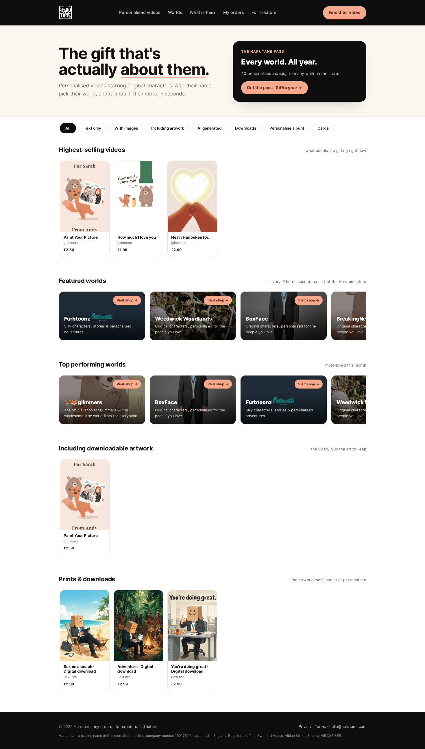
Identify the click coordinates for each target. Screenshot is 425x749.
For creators (264, 12)
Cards (323, 128)
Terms (320, 726)
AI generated (209, 128)
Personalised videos (139, 12)
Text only (92, 128)
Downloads (245, 128)
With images (126, 128)
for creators (126, 726)
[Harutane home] (65, 13)
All (68, 128)
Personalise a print (286, 128)
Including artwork (167, 128)
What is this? (203, 12)
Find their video (345, 12)
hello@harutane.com (347, 726)
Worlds (175, 12)
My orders (233, 12)
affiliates (148, 726)
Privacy (305, 726)
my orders (103, 726)
